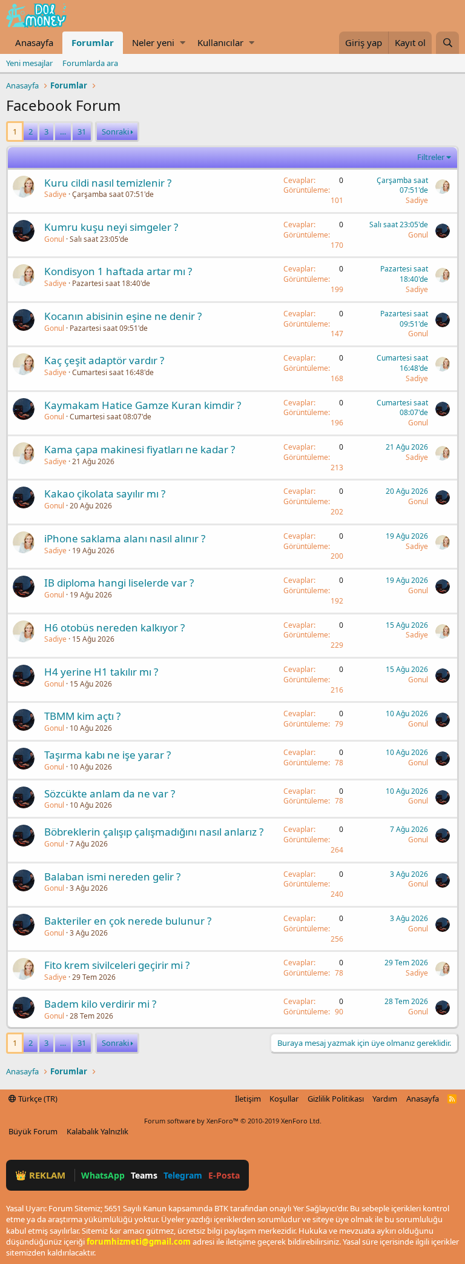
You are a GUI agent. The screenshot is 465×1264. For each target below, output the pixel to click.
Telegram (182, 1175)
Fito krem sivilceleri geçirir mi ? (117, 965)
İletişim (248, 1098)
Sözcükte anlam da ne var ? (109, 793)
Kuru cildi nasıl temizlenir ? (107, 183)
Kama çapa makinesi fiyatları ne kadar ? (139, 449)
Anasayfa (34, 42)
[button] (182, 43)
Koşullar (283, 1098)
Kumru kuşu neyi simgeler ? (111, 227)
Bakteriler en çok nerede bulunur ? (127, 921)
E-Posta (224, 1175)
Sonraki (115, 131)
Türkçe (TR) (37, 1098)
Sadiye (55, 194)
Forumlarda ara (90, 63)
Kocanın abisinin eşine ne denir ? (123, 316)
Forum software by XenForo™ (233, 1120)
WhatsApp (103, 1175)
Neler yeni (153, 42)
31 (82, 131)
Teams (144, 1175)
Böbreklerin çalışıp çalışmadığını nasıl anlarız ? (153, 832)
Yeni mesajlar (29, 63)
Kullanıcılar (220, 42)
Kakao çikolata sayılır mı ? (104, 494)
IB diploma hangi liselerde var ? (119, 583)
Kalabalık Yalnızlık (97, 1131)
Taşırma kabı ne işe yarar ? (107, 755)
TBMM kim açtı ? (82, 716)
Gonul (54, 239)
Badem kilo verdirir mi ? (100, 1004)
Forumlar (92, 42)
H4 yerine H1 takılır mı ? (101, 672)
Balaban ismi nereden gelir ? (112, 876)
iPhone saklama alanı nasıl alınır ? (124, 538)
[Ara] (447, 43)
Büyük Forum (33, 1131)
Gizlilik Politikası (336, 1098)
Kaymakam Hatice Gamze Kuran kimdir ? (142, 405)
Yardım (384, 1098)
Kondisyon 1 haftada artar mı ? (118, 271)
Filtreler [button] (430, 156)
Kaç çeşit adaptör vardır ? (104, 360)
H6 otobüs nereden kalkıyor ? (114, 627)
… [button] (63, 131)
